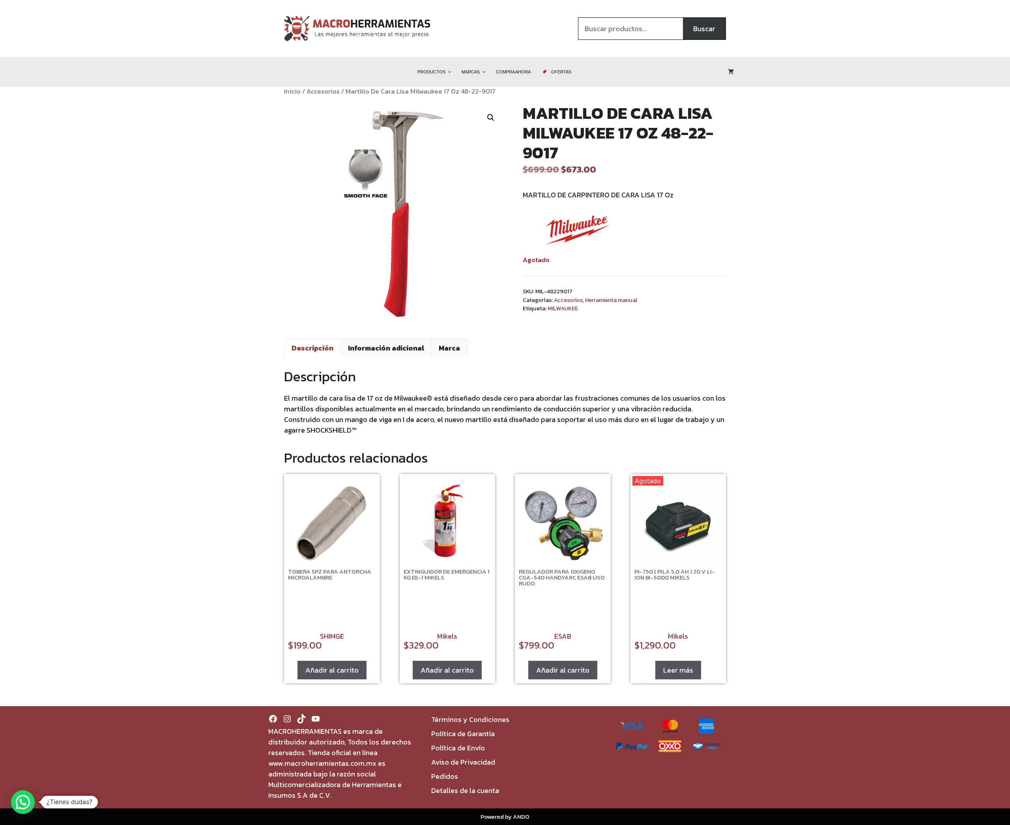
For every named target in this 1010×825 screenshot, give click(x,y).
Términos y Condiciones (470, 719)
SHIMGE (332, 636)
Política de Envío (458, 747)
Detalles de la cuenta (465, 790)
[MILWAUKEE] (578, 231)
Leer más (678, 670)
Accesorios (323, 91)
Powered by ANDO (505, 816)
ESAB (562, 636)
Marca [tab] (449, 348)
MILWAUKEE (563, 308)
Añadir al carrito (332, 670)
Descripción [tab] (312, 348)
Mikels (447, 636)
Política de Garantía (463, 733)
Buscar (704, 28)
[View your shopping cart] (731, 72)
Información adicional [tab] (386, 348)
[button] (491, 118)
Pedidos (444, 776)
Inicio (292, 91)
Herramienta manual (611, 300)
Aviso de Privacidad (463, 762)
